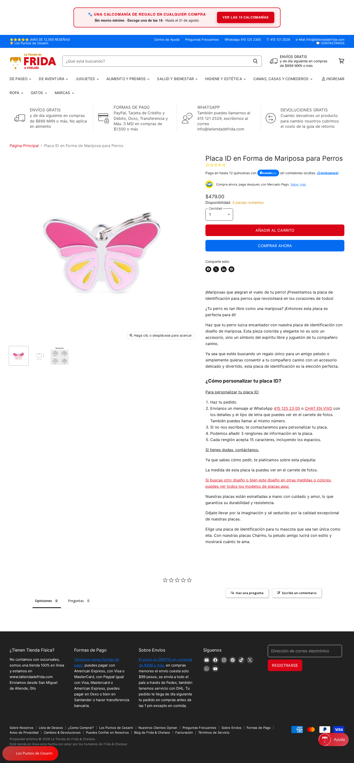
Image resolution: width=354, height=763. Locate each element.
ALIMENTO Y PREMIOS (126, 79)
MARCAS (63, 92)
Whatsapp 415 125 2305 (243, 39)
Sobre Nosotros (21, 728)
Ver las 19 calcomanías (246, 17)
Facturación (184, 732)
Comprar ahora (275, 245)
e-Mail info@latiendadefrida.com (320, 39)
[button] (333, 739)
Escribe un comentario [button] (299, 593)
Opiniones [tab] (43, 600)
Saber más (298, 184)
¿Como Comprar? (81, 728)
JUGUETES (86, 79)
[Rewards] (30, 753)
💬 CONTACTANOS (330, 43)
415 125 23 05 (287, 408)
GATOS (37, 92)
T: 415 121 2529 (278, 39)
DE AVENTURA (52, 79)
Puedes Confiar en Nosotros (107, 732)
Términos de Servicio (213, 732)
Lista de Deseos (51, 728)
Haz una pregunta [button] (249, 593)
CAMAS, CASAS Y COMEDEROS (281, 79)
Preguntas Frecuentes (202, 39)
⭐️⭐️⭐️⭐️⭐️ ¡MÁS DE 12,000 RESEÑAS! (40, 39)
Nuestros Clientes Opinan (157, 728)
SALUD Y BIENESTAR (176, 79)
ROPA (15, 92)
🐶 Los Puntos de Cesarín (29, 43)
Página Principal (24, 145)
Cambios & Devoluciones (62, 732)
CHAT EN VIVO (318, 408)
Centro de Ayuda (166, 39)
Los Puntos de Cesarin (116, 728)
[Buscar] (255, 61)
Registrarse (285, 665)
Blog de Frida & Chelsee (152, 732)
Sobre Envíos (231, 728)
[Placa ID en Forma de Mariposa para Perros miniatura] (18, 355)
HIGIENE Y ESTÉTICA (224, 79)
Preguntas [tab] (76, 600)
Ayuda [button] (339, 739)
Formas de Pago (259, 728)
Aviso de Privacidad (24, 732)
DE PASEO (19, 79)
